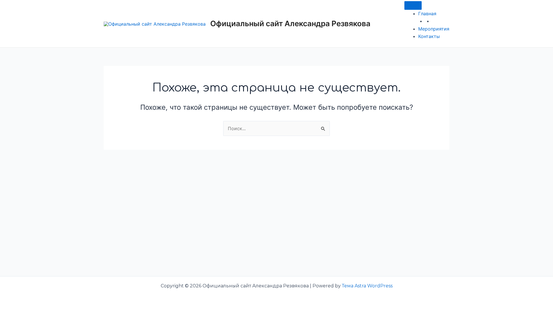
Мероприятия (433, 29)
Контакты (429, 36)
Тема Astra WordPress (367, 286)
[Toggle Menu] (413, 5)
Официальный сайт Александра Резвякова (290, 23)
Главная (427, 13)
